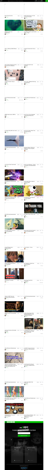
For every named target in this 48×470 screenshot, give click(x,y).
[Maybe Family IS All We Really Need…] (14, 306)
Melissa (26, 316)
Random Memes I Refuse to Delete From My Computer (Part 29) (29, 148)
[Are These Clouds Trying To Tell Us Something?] (14, 223)
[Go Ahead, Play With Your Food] (14, 124)
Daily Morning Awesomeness (10, 147)
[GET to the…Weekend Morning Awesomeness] (33, 75)
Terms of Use (19, 443)
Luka (6, 199)
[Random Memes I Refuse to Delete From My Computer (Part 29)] (33, 140)
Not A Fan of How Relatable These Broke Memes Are (29, 115)
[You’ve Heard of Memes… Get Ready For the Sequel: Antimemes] (33, 408)
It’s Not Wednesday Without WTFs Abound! (10, 264)
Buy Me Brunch (24, 442)
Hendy (26, 116)
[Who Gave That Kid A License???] (33, 273)
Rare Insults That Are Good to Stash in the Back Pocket (30, 231)
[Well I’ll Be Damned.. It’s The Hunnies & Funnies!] (33, 9)
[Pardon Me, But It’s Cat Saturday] (33, 58)
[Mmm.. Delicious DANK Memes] (14, 42)
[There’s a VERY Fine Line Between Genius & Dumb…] (14, 289)
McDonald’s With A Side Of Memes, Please (29, 182)
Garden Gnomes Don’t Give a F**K (29, 49)
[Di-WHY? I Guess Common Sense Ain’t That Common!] (33, 341)
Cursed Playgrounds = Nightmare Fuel (9, 248)
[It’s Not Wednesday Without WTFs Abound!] (14, 256)
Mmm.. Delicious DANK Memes (11, 48)
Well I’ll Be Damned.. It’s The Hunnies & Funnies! (29, 16)
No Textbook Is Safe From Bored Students (29, 264)
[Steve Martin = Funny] (33, 240)
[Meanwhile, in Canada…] (14, 273)
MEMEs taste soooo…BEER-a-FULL (10, 115)
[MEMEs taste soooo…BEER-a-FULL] (14, 108)
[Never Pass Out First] (14, 9)
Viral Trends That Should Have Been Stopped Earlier (29, 365)
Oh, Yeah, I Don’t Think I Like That (29, 215)
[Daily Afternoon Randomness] (33, 91)
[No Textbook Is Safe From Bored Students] (33, 256)
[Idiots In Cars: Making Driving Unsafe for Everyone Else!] (14, 190)
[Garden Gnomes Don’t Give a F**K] (33, 42)
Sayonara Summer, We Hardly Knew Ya (10, 331)
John (6, 182)
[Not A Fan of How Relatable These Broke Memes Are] (33, 108)
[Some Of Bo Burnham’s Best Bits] (14, 91)
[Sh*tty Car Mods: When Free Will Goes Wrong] (33, 124)
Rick (6, 116)
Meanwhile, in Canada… (9, 280)
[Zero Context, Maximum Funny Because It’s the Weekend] (14, 58)
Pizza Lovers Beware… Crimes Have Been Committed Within (30, 165)
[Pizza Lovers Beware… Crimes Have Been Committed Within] (33, 158)
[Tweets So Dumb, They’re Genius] (14, 75)
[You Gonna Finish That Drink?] (14, 158)
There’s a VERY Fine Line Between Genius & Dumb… (10, 297)
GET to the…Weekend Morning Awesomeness (30, 82)
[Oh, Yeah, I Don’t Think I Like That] (33, 207)
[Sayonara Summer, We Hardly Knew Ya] (14, 323)
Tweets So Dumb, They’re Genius (10, 82)
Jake (6, 232)
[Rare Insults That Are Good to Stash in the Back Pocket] (33, 223)
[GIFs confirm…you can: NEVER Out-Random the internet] (14, 391)
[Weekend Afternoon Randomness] (14, 25)
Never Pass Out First (9, 15)
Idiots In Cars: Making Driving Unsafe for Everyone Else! (10, 198)
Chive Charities (24, 443)
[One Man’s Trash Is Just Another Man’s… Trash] (33, 25)
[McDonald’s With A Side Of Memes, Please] (33, 174)
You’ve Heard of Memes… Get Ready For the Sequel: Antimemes (29, 416)
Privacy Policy (19, 444)
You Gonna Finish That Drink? (10, 164)
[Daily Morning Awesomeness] (14, 140)
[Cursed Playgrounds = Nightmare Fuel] (14, 240)
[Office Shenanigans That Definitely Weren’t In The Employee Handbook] (33, 306)
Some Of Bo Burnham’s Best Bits (10, 98)
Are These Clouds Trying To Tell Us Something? (10, 231)
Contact (18, 442)
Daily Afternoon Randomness (29, 97)
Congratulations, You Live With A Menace (10, 416)
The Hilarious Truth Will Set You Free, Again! (29, 198)
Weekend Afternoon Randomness (8, 32)
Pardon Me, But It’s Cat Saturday (28, 65)
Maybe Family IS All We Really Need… (10, 314)
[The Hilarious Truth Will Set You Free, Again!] (33, 190)
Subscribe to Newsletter (24, 435)
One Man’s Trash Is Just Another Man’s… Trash (30, 32)
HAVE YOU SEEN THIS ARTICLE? (28, 383)
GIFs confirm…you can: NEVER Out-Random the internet (10, 399)
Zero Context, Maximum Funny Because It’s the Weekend (11, 65)
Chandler (7, 83)
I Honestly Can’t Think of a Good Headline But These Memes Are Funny (29, 331)
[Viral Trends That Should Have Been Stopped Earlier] (33, 357)
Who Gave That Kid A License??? (28, 281)
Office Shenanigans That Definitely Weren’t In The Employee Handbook (29, 314)
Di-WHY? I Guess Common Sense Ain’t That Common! (29, 349)
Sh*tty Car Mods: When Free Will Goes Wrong (29, 131)
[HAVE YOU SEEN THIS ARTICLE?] (33, 375)
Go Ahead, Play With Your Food (11, 130)
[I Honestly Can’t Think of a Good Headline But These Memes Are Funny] (33, 323)
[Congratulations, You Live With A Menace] (14, 408)
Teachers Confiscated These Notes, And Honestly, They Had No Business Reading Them (11, 365)
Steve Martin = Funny (28, 247)
